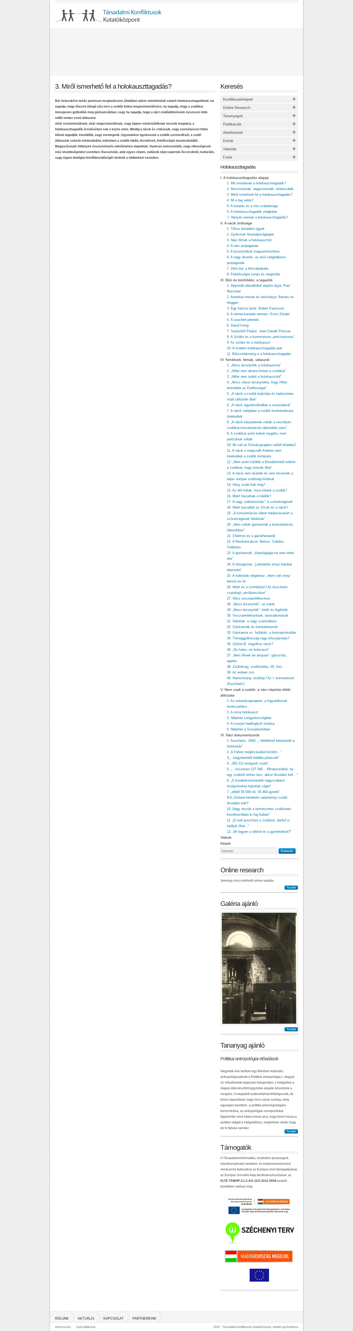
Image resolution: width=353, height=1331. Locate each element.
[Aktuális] (145, 51)
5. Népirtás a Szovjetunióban (248, 729)
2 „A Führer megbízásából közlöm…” (254, 752)
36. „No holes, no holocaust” (248, 650)
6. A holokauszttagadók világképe (252, 212)
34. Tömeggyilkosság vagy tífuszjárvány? (258, 638)
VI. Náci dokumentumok (239, 735)
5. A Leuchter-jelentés (243, 320)
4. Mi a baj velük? (240, 200)
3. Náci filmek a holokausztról (249, 240)
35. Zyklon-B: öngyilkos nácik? (250, 644)
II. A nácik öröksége (236, 223)
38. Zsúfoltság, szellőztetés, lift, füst (254, 667)
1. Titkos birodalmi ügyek (246, 229)
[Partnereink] (269, 51)
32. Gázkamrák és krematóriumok (252, 627)
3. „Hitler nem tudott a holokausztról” (254, 377)
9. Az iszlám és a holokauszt (248, 342)
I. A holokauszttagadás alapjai (244, 178)
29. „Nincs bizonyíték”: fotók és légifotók (257, 610)
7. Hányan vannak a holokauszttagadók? (257, 217)
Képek (225, 843)
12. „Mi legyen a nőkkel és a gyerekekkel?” (259, 832)
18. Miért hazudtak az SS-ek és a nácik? (257, 507)
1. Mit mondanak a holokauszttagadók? (256, 183)
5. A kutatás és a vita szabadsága (252, 206)
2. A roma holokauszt (242, 712)
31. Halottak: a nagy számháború (252, 621)
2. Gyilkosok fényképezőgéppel (250, 234)
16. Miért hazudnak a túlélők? (249, 496)
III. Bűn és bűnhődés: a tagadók (246, 280)
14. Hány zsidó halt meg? (246, 485)
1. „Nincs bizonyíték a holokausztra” (254, 365)
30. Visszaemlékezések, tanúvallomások (257, 615)
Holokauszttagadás (238, 167)
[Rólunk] (83, 51)
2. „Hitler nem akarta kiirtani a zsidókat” (256, 371)
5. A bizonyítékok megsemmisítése (253, 251)
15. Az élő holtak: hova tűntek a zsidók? (257, 490)
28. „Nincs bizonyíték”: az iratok (251, 604)
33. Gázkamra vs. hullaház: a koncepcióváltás (261, 632)
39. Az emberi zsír (240, 672)
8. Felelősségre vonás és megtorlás (253, 274)
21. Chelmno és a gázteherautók (251, 536)
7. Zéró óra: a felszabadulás (248, 268)
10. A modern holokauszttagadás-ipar (254, 348)
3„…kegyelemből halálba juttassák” (253, 758)
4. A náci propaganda (242, 246)
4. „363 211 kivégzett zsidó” (247, 763)
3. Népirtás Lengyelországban (249, 718)
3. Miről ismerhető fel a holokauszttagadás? (259, 194)
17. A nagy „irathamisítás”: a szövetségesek (260, 502)
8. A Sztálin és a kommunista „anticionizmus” (261, 337)
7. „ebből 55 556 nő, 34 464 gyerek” (253, 792)
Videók (226, 837)
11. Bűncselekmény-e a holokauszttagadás (259, 354)
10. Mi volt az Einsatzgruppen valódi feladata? (261, 445)
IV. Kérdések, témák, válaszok (245, 360)
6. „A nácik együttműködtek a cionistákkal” (259, 405)
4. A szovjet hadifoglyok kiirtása (250, 723)
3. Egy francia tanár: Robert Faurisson (255, 308)
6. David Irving (238, 325)
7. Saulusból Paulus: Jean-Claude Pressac (259, 331)
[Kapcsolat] (207, 51)
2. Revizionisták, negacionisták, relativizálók (260, 189)
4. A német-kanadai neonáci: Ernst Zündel (258, 314)
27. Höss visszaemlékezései (248, 598)
